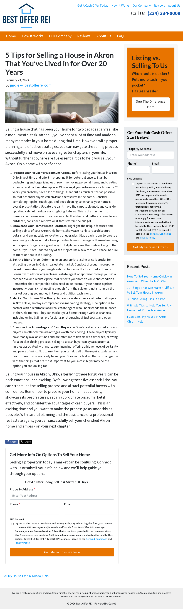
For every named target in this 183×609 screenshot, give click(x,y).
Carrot (112, 604)
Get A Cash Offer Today (92, 5)
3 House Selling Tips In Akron (146, 299)
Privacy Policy (22, 543)
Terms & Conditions (96, 539)
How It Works (120, 5)
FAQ (120, 36)
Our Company (142, 5)
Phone (15, 504)
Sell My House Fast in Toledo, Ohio (26, 576)
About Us (174, 5)
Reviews (159, 5)
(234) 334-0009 (164, 13)
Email (67, 504)
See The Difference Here (150, 104)
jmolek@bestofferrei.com (30, 85)
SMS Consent (17, 519)
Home (11, 36)
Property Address (22, 489)
